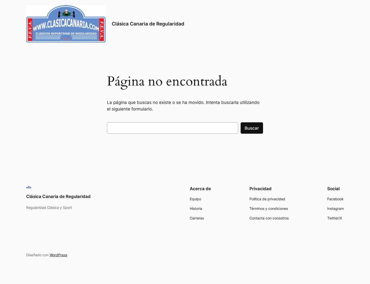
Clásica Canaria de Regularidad (148, 24)
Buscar (252, 128)
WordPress (58, 255)
